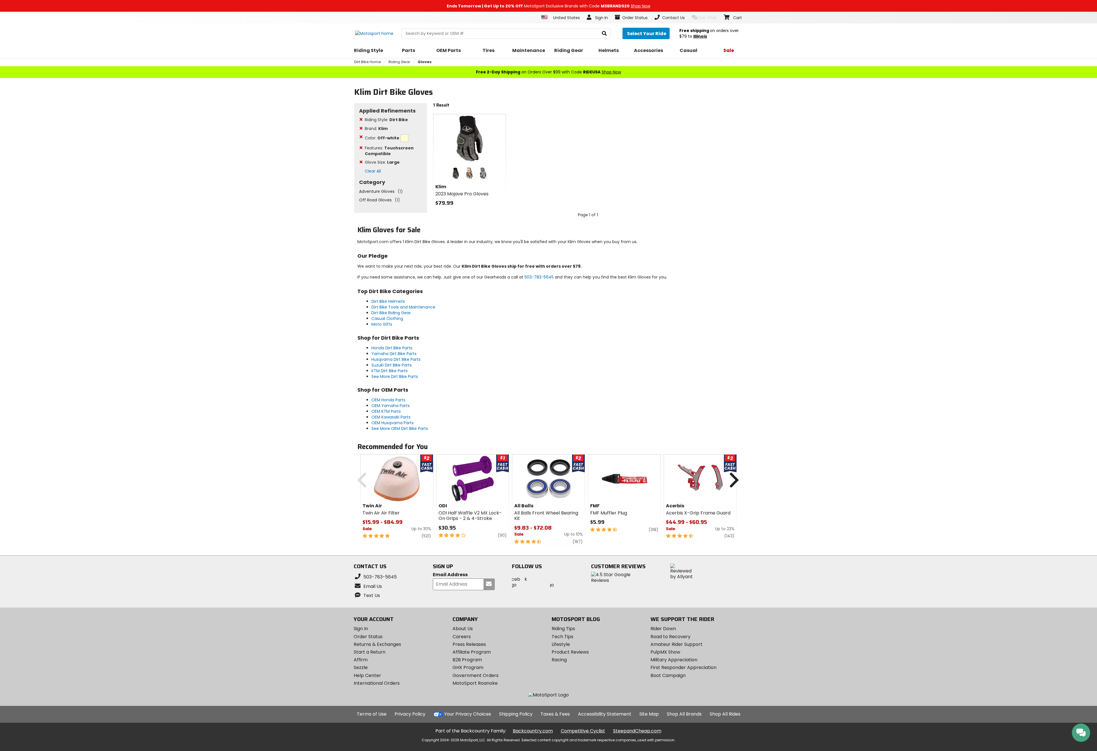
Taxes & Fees (555, 714)
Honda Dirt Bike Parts (391, 348)
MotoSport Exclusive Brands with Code (548, 6)
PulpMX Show (665, 652)
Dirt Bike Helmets (388, 301)
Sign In (361, 628)
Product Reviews (570, 652)
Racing (559, 659)
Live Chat (707, 18)
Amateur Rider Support (676, 644)
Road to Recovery (670, 636)
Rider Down (663, 628)
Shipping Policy (516, 714)
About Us (463, 628)
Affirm (361, 659)
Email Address (450, 575)
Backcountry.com (533, 731)
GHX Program (468, 667)
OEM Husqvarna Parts (392, 423)
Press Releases (469, 644)
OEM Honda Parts (388, 400)
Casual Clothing (387, 318)
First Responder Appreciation (683, 667)
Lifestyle (561, 644)
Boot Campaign (668, 675)
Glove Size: (382, 162)
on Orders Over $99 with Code (548, 72)
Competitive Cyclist (583, 731)
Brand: (376, 128)
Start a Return (369, 652)
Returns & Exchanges (377, 644)
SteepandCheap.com (637, 731)
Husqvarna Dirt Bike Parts (396, 359)
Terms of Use (372, 714)
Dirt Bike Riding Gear (391, 313)
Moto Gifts (381, 324)
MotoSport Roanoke (475, 683)
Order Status (368, 636)
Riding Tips (563, 628)
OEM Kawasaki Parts (391, 417)
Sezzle (361, 667)
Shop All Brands (684, 714)
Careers (462, 636)
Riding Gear (399, 62)
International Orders (377, 683)
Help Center (367, 675)
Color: (382, 138)
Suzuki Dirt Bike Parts (391, 365)
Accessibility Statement (604, 714)
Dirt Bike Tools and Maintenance (403, 307)
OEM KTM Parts (386, 411)
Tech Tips (562, 636)
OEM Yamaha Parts (390, 405)
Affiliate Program (472, 652)
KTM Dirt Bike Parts (389, 371)
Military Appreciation (673, 659)
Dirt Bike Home (367, 62)
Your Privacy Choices (467, 714)
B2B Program (467, 659)
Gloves (425, 62)
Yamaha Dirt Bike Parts (394, 354)
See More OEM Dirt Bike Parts (399, 428)
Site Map (649, 714)
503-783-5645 (539, 277)
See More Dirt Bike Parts (394, 376)
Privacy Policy (410, 714)
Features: (389, 151)
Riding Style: (386, 120)
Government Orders (476, 675)
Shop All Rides (725, 714)
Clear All (373, 171)
